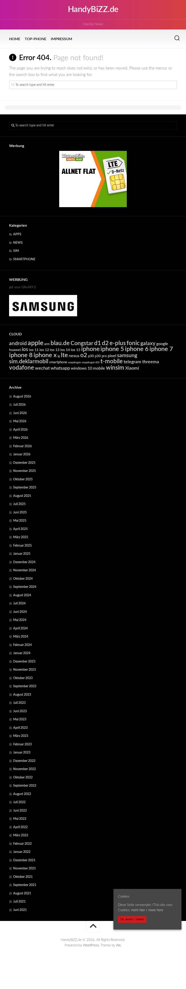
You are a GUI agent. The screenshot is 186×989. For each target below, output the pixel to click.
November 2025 (24, 471)
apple (35, 343)
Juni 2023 (20, 711)
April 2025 (20, 529)
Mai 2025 (19, 520)
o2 (83, 355)
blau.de (60, 343)
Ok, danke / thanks (132, 919)
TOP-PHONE (35, 39)
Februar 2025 (22, 545)
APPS (17, 234)
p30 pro (101, 356)
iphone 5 (112, 349)
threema (150, 362)
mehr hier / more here (147, 910)
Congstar (82, 343)
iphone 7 (161, 349)
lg (59, 356)
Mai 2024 (19, 620)
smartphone (58, 362)
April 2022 (20, 827)
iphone (90, 349)
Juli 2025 (19, 504)
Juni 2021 (20, 910)
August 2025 (22, 496)
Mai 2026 (19, 421)
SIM (16, 251)
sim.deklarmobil (28, 361)
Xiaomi (132, 368)
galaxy (147, 343)
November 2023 (24, 669)
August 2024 (22, 595)
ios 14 (65, 350)
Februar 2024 (22, 645)
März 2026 (20, 437)
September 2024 (24, 587)
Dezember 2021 (24, 860)
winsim (115, 368)
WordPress (91, 945)
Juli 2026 (19, 404)
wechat (42, 368)
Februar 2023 (22, 744)
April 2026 (20, 429)
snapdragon (74, 362)
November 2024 (24, 570)
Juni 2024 (20, 612)
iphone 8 (21, 355)
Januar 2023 (21, 752)
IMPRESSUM (61, 39)
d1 (97, 343)
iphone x (45, 355)
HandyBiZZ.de (93, 9)
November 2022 (24, 769)
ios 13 (54, 350)
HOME (14, 39)
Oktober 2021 (23, 877)
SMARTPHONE (24, 259)
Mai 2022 (19, 818)
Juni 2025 (20, 512)
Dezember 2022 (24, 761)
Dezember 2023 (24, 661)
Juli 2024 (19, 603)
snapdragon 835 (91, 362)
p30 (91, 356)
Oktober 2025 (23, 479)
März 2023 (20, 736)
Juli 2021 (19, 901)
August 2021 (22, 893)
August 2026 (22, 396)
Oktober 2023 (23, 678)
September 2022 (24, 785)
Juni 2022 (20, 810)
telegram (132, 362)
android (18, 343)
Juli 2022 (19, 802)
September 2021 (24, 885)
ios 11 (34, 350)
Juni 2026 (20, 413)
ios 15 (75, 350)
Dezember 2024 (24, 562)
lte (64, 355)
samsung (127, 355)
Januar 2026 (21, 454)
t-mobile (111, 361)
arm (47, 344)
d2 (105, 343)
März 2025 (20, 537)
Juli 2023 (19, 702)
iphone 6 (137, 349)
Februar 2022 (22, 843)
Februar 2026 (22, 446)
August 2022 (22, 794)
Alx (118, 945)
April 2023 (20, 727)
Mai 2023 (19, 719)
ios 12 (44, 350)
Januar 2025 (21, 553)
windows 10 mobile (88, 368)
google (162, 344)
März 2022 (20, 835)
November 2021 (24, 868)
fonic (133, 343)
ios (25, 349)
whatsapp (60, 368)
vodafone (21, 368)
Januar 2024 (21, 653)
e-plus (118, 343)
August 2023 (22, 694)
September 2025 (24, 487)
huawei (15, 350)
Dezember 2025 (24, 462)
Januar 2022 (21, 852)
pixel (112, 356)
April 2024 (20, 628)
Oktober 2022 (23, 777)
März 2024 (20, 636)
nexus (74, 356)
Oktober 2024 (23, 578)
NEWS (18, 242)
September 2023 (24, 686)
